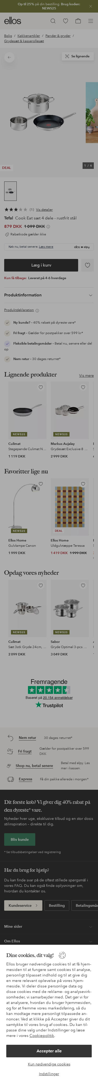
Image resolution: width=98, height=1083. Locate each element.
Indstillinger (49, 1073)
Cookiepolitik (42, 1035)
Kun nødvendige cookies (49, 1064)
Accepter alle (49, 1050)
